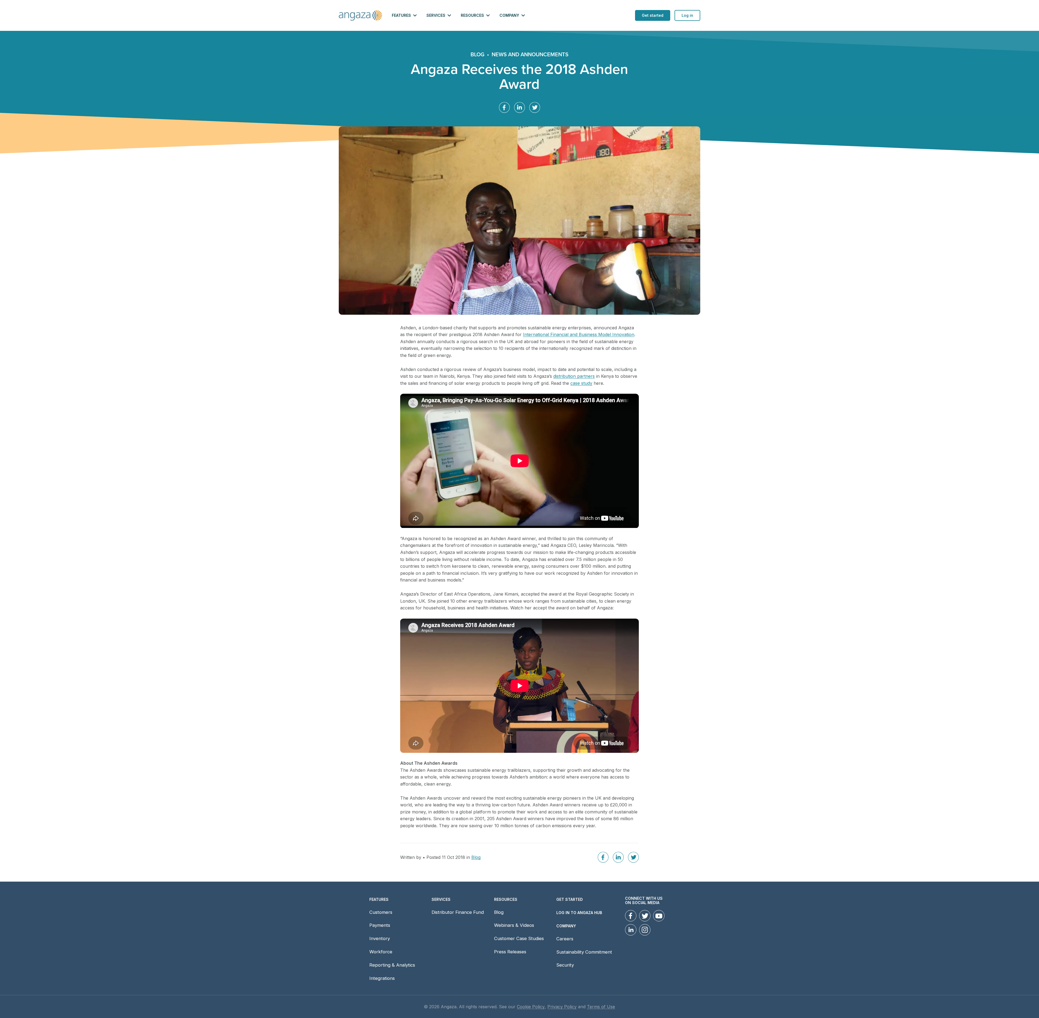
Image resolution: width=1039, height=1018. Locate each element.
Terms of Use (601, 1006)
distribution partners (574, 376)
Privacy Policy (562, 1006)
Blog (477, 54)
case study (581, 383)
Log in (687, 15)
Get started (652, 15)
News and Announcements (530, 54)
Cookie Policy (531, 1006)
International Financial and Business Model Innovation (578, 334)
